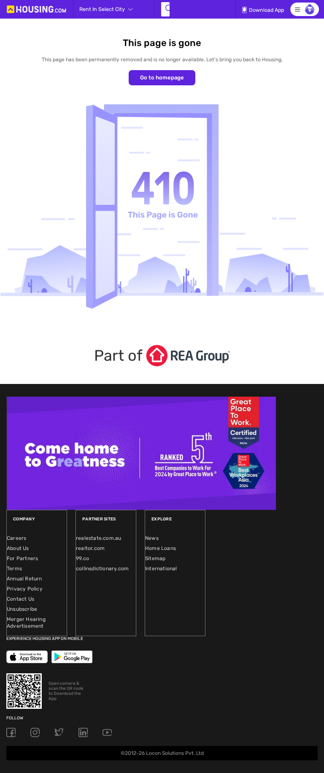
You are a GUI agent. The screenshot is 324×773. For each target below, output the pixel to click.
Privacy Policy (25, 589)
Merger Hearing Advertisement (26, 622)
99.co (82, 558)
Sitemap (155, 558)
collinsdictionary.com (102, 569)
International (161, 569)
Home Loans (160, 548)
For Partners (22, 558)
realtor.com (90, 548)
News (152, 538)
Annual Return (24, 579)
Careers (16, 538)
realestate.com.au (98, 538)
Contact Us (20, 599)
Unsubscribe (22, 609)
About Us (18, 548)
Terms (14, 569)
